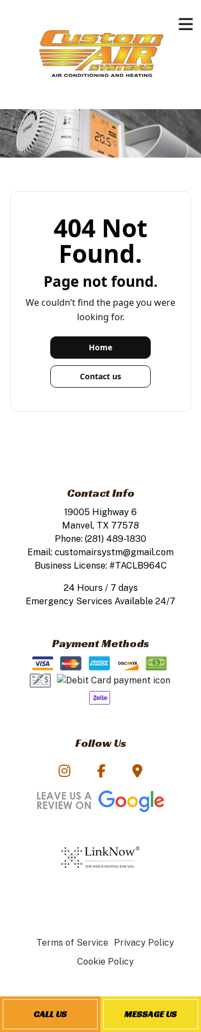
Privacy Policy (144, 942)
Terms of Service (72, 942)
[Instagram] (64, 772)
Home (100, 347)
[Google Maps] (137, 772)
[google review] (100, 799)
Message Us (151, 1014)
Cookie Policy (105, 961)
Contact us (100, 376)
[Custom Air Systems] (101, 54)
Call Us (50, 1014)
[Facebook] (101, 772)
